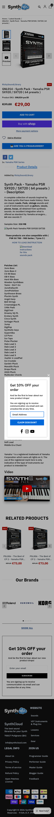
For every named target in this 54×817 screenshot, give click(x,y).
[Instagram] (27, 431)
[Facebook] (22, 431)
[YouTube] (32, 431)
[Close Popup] (48, 375)
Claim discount (27, 422)
